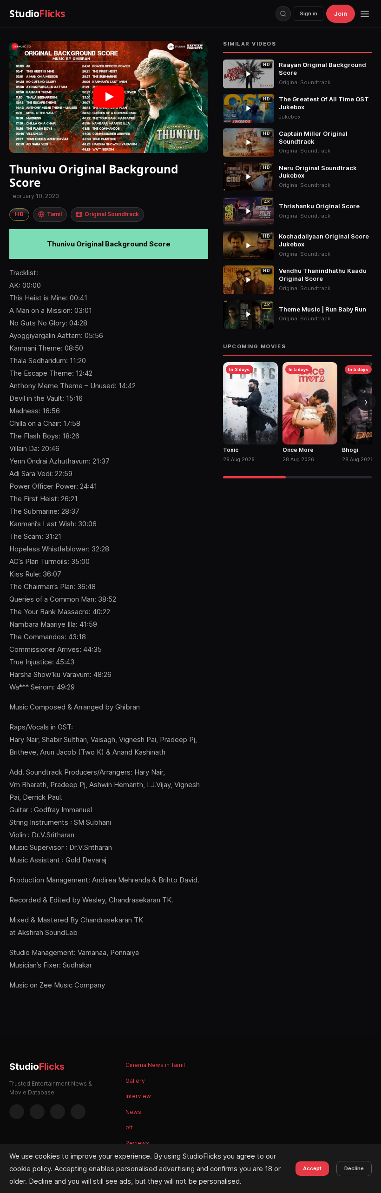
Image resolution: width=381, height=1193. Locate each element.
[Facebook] (16, 1111)
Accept (312, 1168)
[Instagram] (37, 1111)
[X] (57, 1111)
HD (19, 214)
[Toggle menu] (365, 14)
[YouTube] (78, 1111)
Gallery (135, 1080)
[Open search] (283, 13)
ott (129, 1127)
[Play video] (108, 97)
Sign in (308, 13)
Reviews (137, 1143)
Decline (354, 1168)
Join (340, 13)
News (133, 1111)
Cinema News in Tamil (155, 1064)
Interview (138, 1096)
